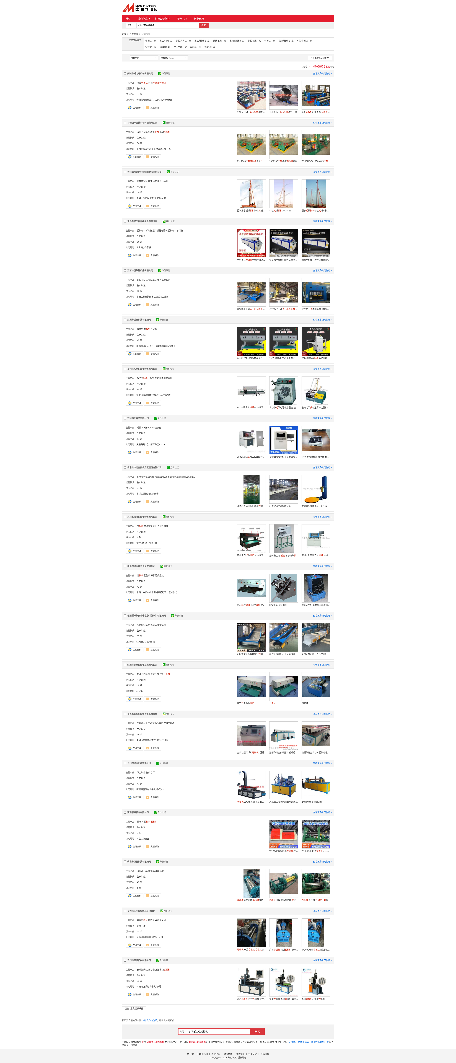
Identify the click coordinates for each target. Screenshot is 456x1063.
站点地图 (228, 1054)
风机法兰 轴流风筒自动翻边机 (283, 801)
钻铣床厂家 (150, 47)
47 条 (139, 783)
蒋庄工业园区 (142, 838)
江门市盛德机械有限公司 (139, 763)
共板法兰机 (160, 920)
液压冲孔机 (142, 870)
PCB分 (142, 378)
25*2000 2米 (251, 161)
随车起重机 (153, 181)
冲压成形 (159, 870)
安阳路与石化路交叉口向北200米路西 (154, 99)
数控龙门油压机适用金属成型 (316, 309)
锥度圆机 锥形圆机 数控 (283, 998)
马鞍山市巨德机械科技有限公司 (142, 122)
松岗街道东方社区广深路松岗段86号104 (155, 345)
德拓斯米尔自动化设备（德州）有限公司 (146, 615)
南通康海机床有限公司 (138, 812)
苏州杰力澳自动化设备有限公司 (142, 516)
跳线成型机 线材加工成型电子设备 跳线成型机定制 (316, 604)
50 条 (139, 192)
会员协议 (252, 1054)
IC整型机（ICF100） (279, 604)
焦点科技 (232, 1057)
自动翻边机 (153, 969)
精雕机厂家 (165, 47)
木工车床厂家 (166, 40)
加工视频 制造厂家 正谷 (251, 900)
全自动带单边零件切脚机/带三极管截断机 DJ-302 (316, 407)
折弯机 (140, 821)
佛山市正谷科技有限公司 (139, 861)
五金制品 (141, 772)
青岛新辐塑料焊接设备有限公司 (142, 221)
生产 (148, 772)
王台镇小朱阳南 (143, 247)
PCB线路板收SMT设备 (314, 358)
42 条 (139, 291)
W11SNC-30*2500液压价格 (316, 161)
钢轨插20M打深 (280, 210)
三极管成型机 (154, 378)
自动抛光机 (142, 969)
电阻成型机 (166, 378)
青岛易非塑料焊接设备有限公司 (142, 714)
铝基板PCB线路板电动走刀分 (251, 358)
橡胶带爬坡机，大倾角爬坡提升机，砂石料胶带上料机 (283, 654)
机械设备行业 (162, 18)
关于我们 (191, 1054)
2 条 (139, 832)
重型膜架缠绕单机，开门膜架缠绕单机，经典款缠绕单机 (316, 506)
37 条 (139, 94)
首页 (128, 18)
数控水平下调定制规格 (283, 309)
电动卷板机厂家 (236, 40)
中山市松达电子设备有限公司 (141, 566)
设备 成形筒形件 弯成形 (283, 900)
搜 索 (257, 1031)
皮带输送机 (142, 624)
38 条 (139, 389)
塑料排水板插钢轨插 (251, 210)
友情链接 (265, 1054)
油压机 (153, 279)
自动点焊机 (162, 526)
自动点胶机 (142, 674)
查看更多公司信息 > (322, 73)
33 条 (139, 980)
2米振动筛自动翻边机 (312, 801)
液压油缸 (163, 181)
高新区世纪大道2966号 (147, 493)
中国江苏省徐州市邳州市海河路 (151, 198)
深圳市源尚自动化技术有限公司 (142, 664)
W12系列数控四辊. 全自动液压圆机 (283, 850)
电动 (164, 132)
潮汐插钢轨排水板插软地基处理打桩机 (316, 210)
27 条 (139, 488)
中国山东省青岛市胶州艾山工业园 (152, 740)
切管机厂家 (269, 40)
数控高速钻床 (163, 279)
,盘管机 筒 (316, 900)
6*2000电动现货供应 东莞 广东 (316, 949)
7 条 (139, 537)
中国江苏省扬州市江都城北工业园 (152, 296)
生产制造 (141, 88)
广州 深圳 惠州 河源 (283, 949)
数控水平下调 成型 (251, 309)
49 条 (139, 340)
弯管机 (151, 870)
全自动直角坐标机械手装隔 (251, 506)
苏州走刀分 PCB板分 (251, 555)
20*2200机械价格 (283, 161)
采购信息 (143, 18)
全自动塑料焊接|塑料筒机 (251, 752)
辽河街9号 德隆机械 (145, 641)
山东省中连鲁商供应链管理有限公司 (144, 467)
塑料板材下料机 (175, 230)
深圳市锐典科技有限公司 (139, 319)
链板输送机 (153, 624)
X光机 (146, 427)
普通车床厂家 (219, 40)
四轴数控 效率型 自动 (251, 801)
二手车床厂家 (180, 47)
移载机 (140, 329)
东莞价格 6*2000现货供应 (251, 949)
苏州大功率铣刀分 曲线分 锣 (316, 555)
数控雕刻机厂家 (286, 40)
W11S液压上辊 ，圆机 (316, 850)
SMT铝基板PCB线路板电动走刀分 (283, 358)
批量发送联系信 (321, 57)
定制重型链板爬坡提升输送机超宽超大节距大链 (251, 654)
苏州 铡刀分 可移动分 (283, 555)
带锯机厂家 (150, 40)
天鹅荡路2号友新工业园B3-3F (150, 444)
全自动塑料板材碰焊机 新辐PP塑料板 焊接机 (283, 259)
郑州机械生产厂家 (283, 112)
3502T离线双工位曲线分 (251, 456)
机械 (153, 82)
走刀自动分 (245, 703)
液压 (142, 82)
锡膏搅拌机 (153, 674)
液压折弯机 (142, 132)
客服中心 (215, 1054)
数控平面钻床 (143, 279)
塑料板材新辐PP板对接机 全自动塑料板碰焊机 (251, 259)
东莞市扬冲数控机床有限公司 (141, 911)
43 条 (139, 586)
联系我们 (203, 1054)
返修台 (140, 427)
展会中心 (182, 18)
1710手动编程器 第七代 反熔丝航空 (316, 456)
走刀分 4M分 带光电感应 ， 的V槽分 (251, 604)
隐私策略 (240, 1054)
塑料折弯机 (157, 723)
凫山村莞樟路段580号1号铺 (149, 937)
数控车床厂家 (254, 40)
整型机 (147, 575)
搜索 (203, 25)
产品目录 (134, 33)
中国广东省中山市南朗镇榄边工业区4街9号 (156, 592)
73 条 (139, 931)
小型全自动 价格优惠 (251, 112)
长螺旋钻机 (142, 181)
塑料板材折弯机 (144, 230)
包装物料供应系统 (145, 476)
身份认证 (166, 73)
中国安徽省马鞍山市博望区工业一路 (153, 148)
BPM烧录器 (155, 427)
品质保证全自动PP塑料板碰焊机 (316, 752)
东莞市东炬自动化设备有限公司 (142, 368)
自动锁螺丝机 (150, 526)
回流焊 (154, 329)
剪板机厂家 (195, 47)
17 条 (139, 438)
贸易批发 (141, 926)
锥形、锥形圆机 (313, 998)
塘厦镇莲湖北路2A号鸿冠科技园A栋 (153, 395)
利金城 (139, 691)
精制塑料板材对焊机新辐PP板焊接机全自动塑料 (316, 259)
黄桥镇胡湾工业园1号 (146, 543)
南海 (138, 887)
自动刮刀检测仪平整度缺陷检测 (283, 456)
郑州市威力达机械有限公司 (140, 73)
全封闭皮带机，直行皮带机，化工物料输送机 (316, 654)
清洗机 (162, 624)
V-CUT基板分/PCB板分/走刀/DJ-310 (251, 407)
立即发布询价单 (149, 1020)
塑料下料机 (169, 723)
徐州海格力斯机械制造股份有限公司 (144, 171)
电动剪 (153, 132)
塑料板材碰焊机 (159, 230)
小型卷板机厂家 (304, 40)
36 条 (139, 143)
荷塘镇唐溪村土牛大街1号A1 (150, 789)
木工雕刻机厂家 (202, 40)
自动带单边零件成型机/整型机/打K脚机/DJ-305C (283, 407)
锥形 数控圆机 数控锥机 (251, 999)
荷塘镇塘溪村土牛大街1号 (148, 986)
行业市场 (199, 18)
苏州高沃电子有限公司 (138, 418)
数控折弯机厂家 (183, 40)
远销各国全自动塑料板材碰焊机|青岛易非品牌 (283, 752)
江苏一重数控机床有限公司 (140, 270)
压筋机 (151, 920)
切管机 (305, 703)
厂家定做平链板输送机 (280, 506)
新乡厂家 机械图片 (316, 112)
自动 (164, 969)
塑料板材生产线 (144, 723)
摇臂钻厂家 (209, 47)
